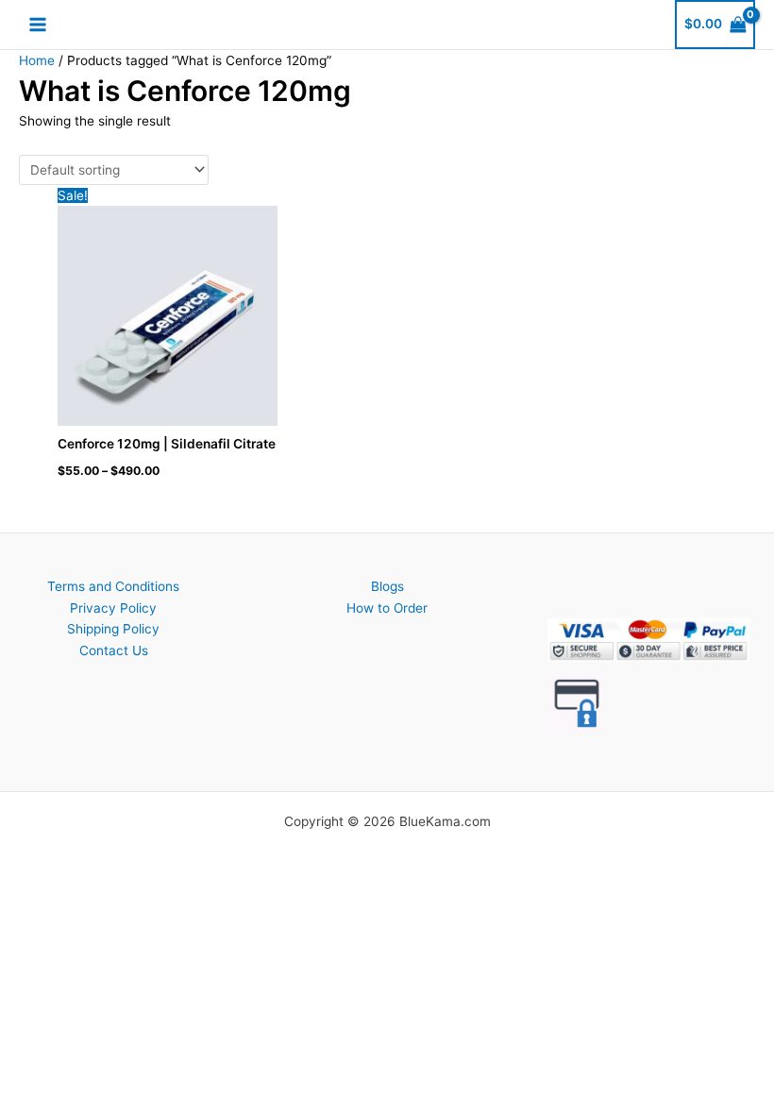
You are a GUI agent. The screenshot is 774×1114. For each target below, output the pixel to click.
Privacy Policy (113, 608)
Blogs (387, 586)
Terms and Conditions (113, 586)
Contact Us (113, 650)
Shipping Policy (113, 628)
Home (37, 60)
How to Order (387, 608)
